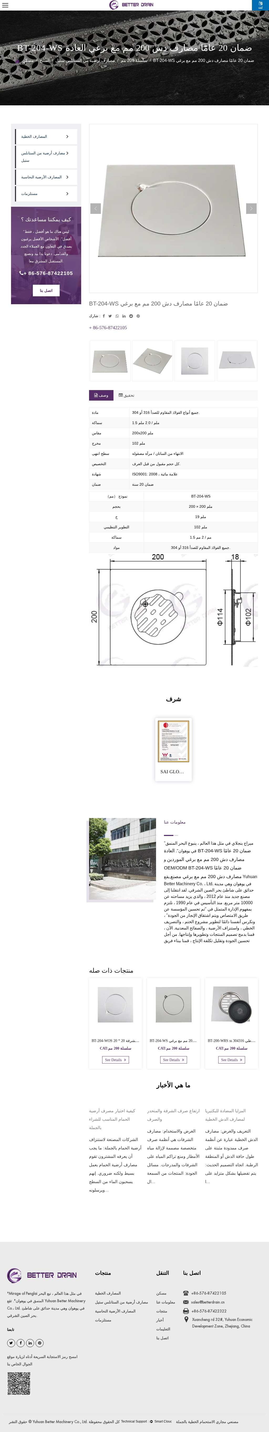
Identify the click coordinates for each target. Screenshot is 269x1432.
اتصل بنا (46, 290)
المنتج (45, 60)
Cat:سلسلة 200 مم (115, 1048)
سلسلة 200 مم (134, 60)
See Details (114, 1060)
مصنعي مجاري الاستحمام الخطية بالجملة (207, 1421)
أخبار (160, 1320)
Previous (95, 208)
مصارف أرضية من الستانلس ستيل (85, 60)
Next (251, 208)
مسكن (28, 60)
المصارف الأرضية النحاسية (41, 177)
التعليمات (163, 1329)
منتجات (161, 1311)
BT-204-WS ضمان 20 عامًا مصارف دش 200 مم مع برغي (193, 1041)
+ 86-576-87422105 (48, 273)
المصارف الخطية (34, 137)
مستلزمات (29, 194)
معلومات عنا (165, 1302)
